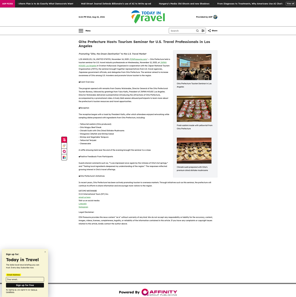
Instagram (83, 207)
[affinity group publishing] (64, 151)
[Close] (45, 252)
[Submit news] (64, 140)
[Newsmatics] (64, 157)
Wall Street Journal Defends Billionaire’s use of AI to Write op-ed (116, 3)
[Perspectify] (64, 145)
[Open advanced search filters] (203, 30)
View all (290, 3)
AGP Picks (7, 4)
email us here (85, 197)
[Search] (197, 30)
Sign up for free (25, 285)
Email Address (13, 275)
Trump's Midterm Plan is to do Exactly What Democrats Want (40, 3)
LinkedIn (83, 204)
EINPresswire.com (138, 59)
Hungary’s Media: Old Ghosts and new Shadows (184, 3)
